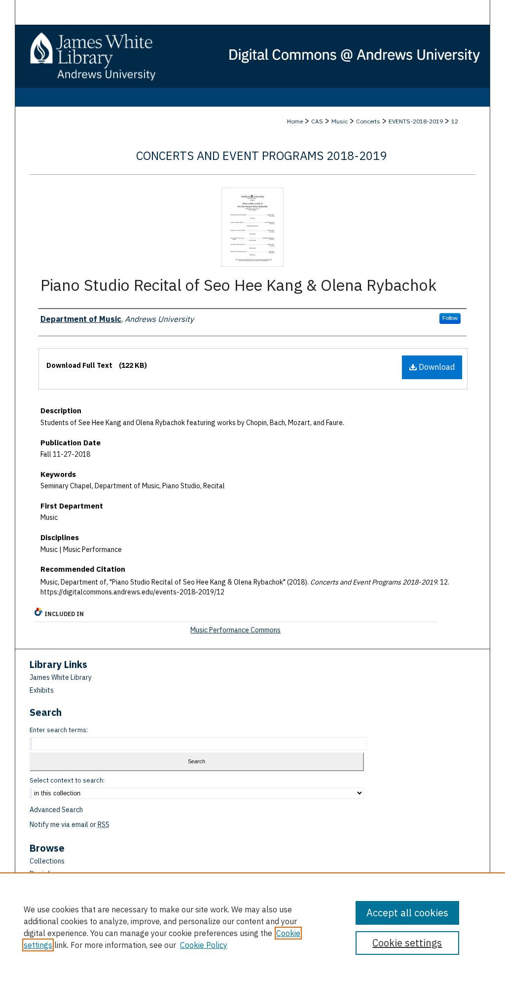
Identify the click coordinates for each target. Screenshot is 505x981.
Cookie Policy (203, 945)
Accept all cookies (407, 912)
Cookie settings (407, 942)
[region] (252, 926)
